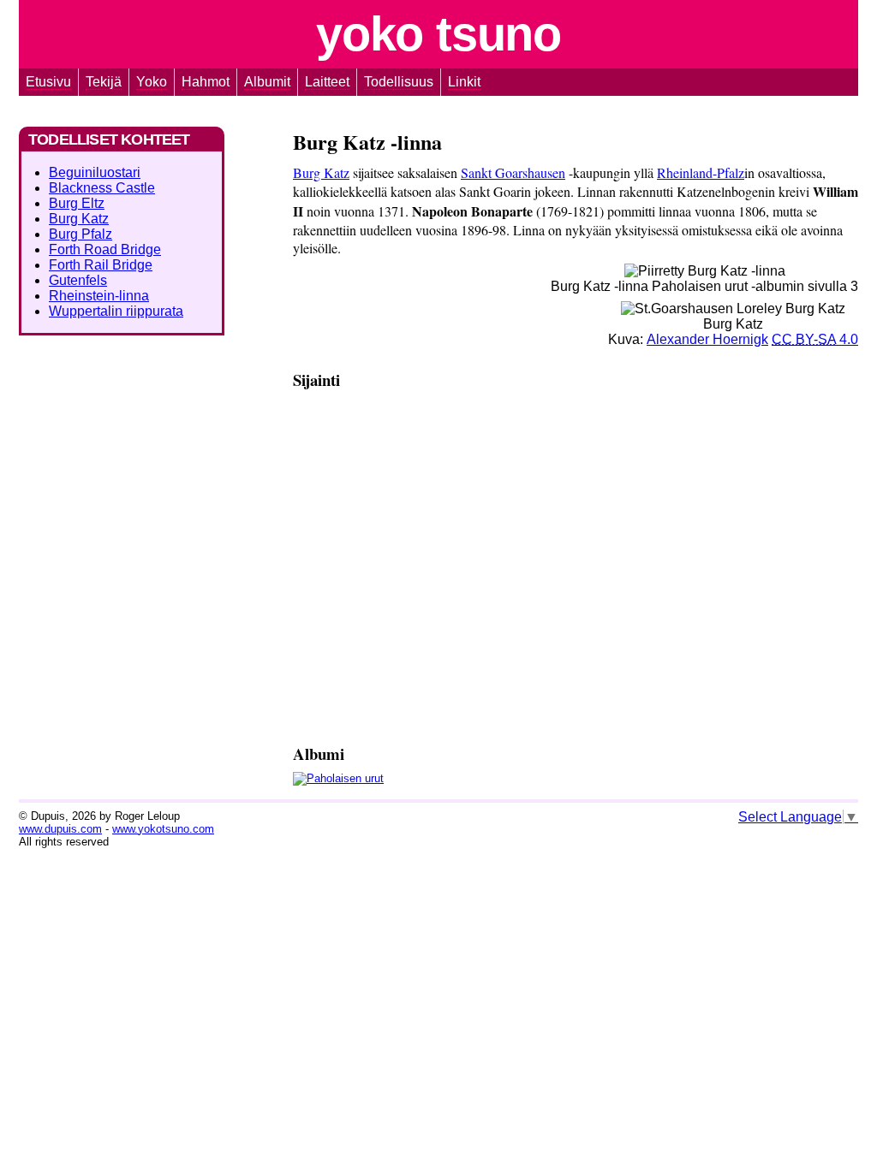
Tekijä (104, 81)
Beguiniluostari (94, 172)
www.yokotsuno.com (163, 828)
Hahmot (206, 81)
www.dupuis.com (60, 828)
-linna (99, 295)
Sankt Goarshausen (513, 172)
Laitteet (327, 81)
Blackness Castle (102, 188)
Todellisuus (398, 81)
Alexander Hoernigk (707, 339)
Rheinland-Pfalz (700, 172)
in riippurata (116, 311)
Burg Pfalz (80, 234)
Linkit (464, 81)
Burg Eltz (76, 203)
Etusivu (48, 81)
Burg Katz (321, 172)
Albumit (267, 81)
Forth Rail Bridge (100, 265)
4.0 (815, 339)
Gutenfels (78, 280)
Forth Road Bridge (105, 249)
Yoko (438, 34)
